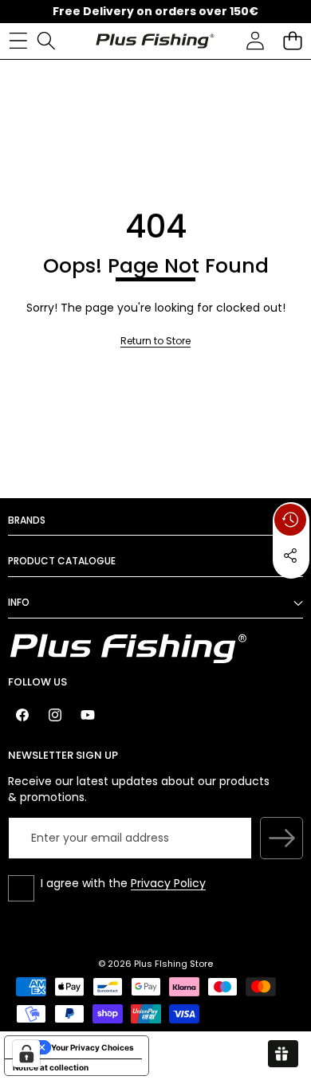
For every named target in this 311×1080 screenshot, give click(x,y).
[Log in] (255, 41)
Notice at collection (51, 1067)
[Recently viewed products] (290, 520)
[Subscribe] (281, 838)
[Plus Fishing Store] (155, 40)
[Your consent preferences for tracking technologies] (26, 1053)
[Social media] (290, 555)
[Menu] (18, 41)
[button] (292, 41)
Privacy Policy (168, 883)
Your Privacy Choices (92, 1047)
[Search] (46, 41)
